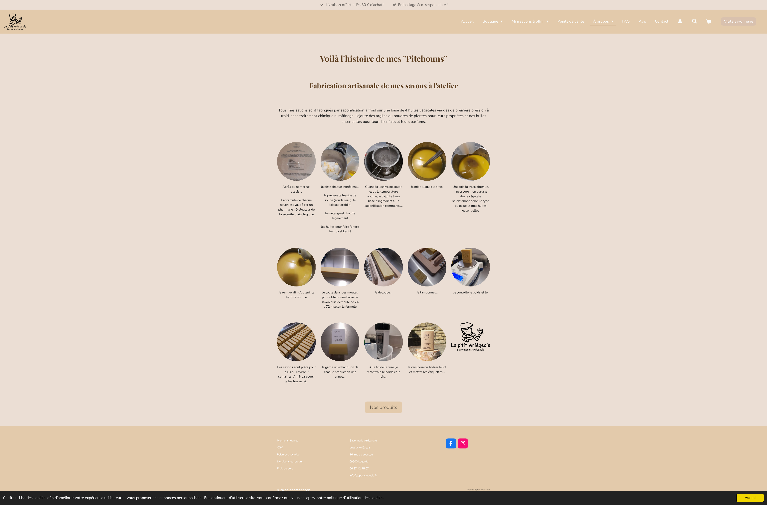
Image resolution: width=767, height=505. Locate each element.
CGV (280, 447)
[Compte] (680, 21)
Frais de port (285, 468)
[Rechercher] (694, 21)
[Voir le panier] (708, 21)
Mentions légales (287, 440)
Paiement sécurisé (288, 454)
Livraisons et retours (290, 461)
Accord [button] (750, 497)
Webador (485, 489)
